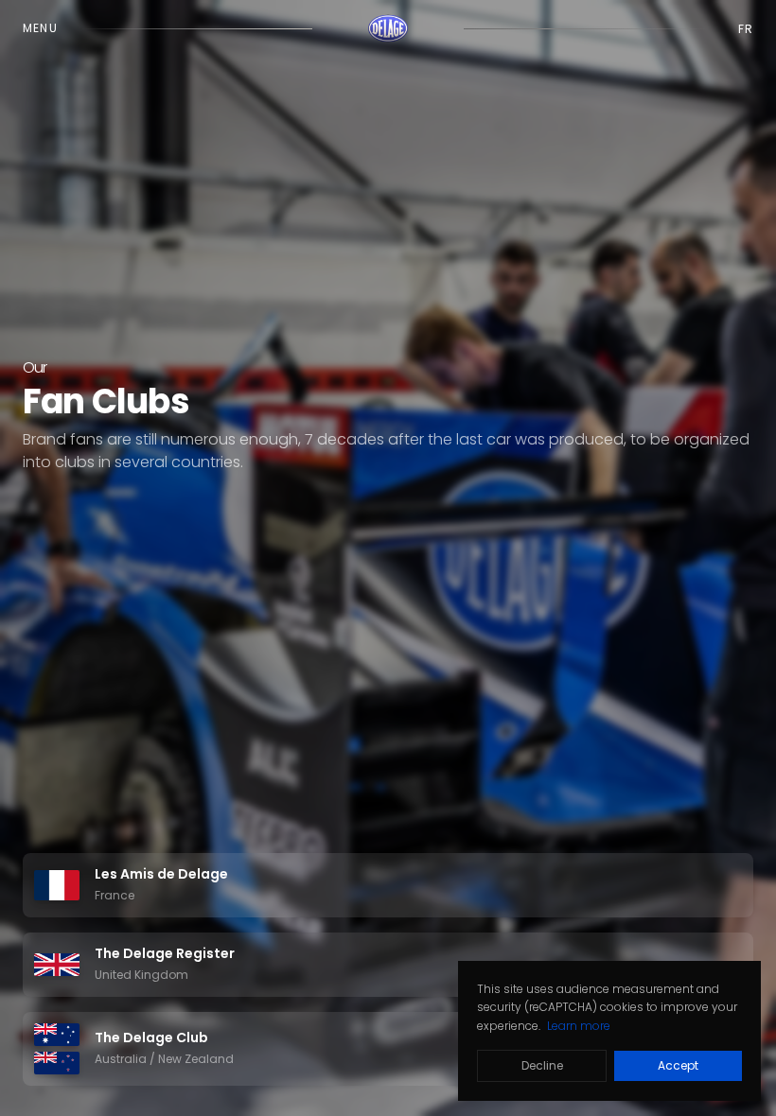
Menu (40, 28)
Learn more (578, 1026)
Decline (542, 1065)
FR (745, 29)
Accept (678, 1065)
